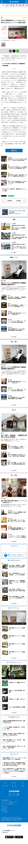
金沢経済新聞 (14, 2)
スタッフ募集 (4, 811)
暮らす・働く (21, 5)
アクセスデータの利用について (8, 804)
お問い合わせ (4, 806)
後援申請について (5, 810)
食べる (7, 5)
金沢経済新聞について (6, 800)
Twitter (14, 794)
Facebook (10, 794)
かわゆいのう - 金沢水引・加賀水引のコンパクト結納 (13, 189)
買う (17, 5)
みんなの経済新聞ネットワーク (14, 826)
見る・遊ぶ (12, 5)
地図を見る (14, 150)
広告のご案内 (4, 808)
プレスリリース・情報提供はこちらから (10, 802)
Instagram (17, 794)
